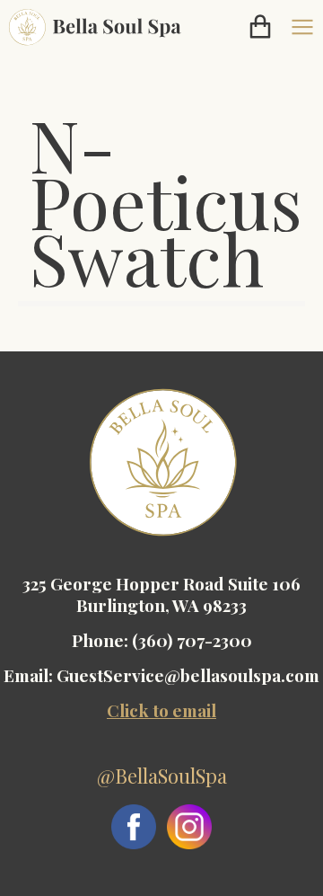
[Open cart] (260, 27)
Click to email (161, 710)
